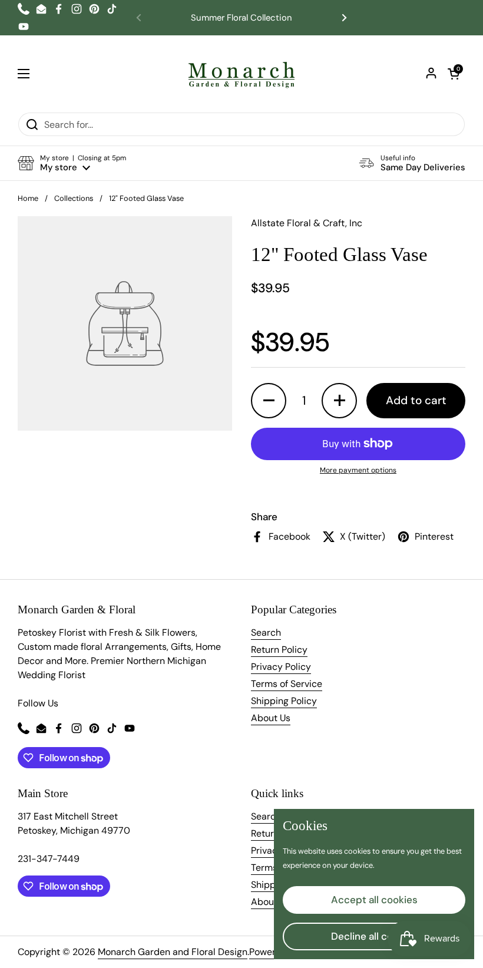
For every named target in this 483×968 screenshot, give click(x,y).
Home (28, 198)
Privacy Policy (281, 666)
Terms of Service (286, 684)
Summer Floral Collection (241, 18)
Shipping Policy (284, 701)
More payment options (358, 470)
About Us (270, 718)
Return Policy (279, 649)
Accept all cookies (374, 899)
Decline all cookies (374, 936)
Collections (73, 198)
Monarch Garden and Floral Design (172, 952)
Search (266, 632)
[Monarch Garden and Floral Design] (241, 73)
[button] (453, 73)
